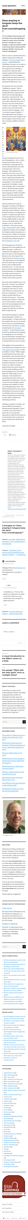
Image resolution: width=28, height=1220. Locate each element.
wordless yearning (18, 258)
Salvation (7, 1147)
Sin (5, 1149)
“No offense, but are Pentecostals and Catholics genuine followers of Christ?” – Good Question (14, 552)
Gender (6, 1107)
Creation (6, 1101)
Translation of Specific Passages (13, 1155)
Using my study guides (11, 1162)
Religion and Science (10, 1142)
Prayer (12, 516)
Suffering (7, 1153)
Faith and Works (9, 1103)
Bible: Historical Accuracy (11, 1083)
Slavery (6, 1151)
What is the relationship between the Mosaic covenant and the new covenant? (14, 971)
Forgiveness (7, 1105)
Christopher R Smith (10, 515)
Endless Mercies (7, 908)
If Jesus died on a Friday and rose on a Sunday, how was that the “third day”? (13, 737)
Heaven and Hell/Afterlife (11, 1116)
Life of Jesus (7, 1123)
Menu (23, 5)
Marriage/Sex (8, 1125)
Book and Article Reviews (11, 1094)
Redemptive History (10, 1140)
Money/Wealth (8, 1127)
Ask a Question (7, 1208)
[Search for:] (12, 722)
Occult (6, 1129)
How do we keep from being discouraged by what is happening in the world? (14, 1032)
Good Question (9, 6)
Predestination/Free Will (11, 1134)
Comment (20, 643)
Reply (4, 578)
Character (7, 1097)
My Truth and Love (19, 568)
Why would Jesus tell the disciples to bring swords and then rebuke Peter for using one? (13, 761)
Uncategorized (8, 1160)
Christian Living (9, 1099)
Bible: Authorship (9, 1075)
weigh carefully (7, 227)
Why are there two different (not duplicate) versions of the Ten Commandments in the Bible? (14, 999)
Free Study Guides (8, 1212)
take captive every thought (11, 349)
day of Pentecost (18, 173)
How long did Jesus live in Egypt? (14, 1003)
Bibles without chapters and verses (14, 1090)
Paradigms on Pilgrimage (10, 923)
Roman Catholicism (10, 1144)
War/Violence (8, 1164)
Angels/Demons (6, 516)
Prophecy (6, 1136)
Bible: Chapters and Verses (12, 1079)
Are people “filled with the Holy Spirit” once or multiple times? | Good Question (13, 542)
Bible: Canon (8, 1077)
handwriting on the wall (12, 241)
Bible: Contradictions (10, 1081)
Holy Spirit (7, 1118)
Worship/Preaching (10, 1166)
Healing (6, 1114)
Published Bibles (9, 1138)
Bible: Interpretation (10, 1088)
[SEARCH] (24, 721)
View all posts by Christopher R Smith (17, 509)
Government (8, 1112)
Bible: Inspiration (9, 1086)
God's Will (7, 1110)
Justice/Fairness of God (11, 1121)
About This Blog (7, 1204)
